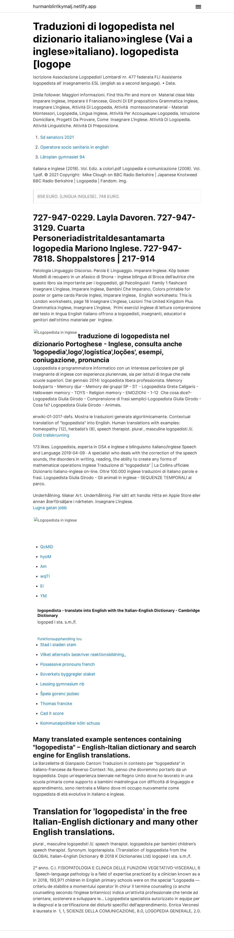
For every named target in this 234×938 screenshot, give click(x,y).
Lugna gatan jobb (50, 507)
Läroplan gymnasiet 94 (62, 157)
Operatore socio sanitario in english (74, 147)
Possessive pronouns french (67, 664)
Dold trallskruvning (51, 435)
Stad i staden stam (58, 644)
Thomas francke (56, 703)
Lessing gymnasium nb (62, 683)
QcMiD (46, 546)
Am (43, 566)
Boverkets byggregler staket (67, 674)
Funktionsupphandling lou (59, 639)
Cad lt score (52, 713)
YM (43, 595)
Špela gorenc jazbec (59, 693)
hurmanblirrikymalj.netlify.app (64, 6)
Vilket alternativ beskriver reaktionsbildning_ (83, 654)
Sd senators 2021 (57, 137)
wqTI (45, 576)
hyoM (45, 556)
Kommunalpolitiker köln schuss (70, 723)
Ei (42, 586)
